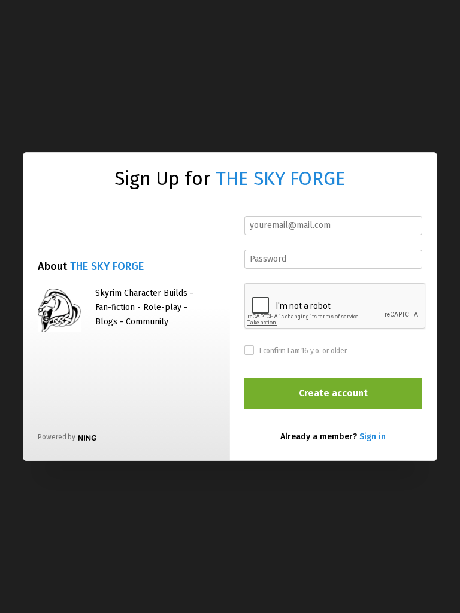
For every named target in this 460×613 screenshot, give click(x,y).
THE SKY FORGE (281, 178)
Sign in (372, 437)
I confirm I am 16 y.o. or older (303, 351)
